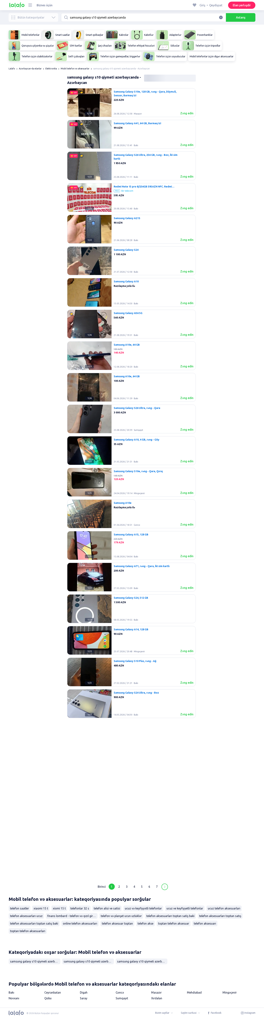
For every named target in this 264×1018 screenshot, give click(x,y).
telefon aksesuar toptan (117, 923)
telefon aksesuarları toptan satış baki (34, 923)
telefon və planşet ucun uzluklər (121, 916)
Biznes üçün (44, 5)
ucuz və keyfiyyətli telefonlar (143, 908)
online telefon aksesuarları (80, 923)
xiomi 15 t (59, 908)
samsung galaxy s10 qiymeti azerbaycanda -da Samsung (142, 961)
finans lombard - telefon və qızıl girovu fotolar (72, 916)
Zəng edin (186, 113)
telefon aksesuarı (205, 923)
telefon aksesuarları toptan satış (220, 916)
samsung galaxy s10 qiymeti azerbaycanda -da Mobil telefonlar (89, 961)
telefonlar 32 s (79, 908)
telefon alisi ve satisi (107, 908)
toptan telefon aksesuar (173, 923)
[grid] (131, 483)
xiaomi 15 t (41, 908)
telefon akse (145, 923)
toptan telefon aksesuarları (27, 931)
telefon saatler (19, 908)
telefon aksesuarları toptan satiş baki (170, 916)
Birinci (102, 886)
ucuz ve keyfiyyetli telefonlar (184, 908)
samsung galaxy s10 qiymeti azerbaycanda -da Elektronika (35, 961)
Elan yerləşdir (242, 5)
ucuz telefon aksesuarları (224, 908)
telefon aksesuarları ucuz (26, 916)
